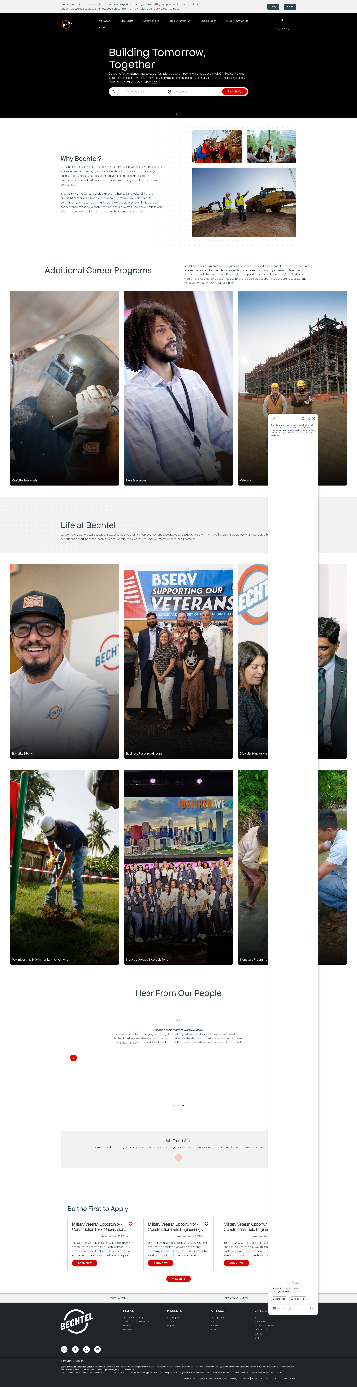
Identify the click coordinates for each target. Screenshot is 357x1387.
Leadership (128, 1326)
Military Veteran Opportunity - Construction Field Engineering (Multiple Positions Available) (174, 1227)
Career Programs (151, 21)
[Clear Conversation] (303, 418)
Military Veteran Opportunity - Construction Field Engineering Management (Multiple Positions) (250, 1227)
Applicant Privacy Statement (209, 1379)
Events (102, 28)
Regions (170, 1326)
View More (178, 1278)
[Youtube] (97, 1349)
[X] (86, 1349)
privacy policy (285, 430)
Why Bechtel (260, 1322)
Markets (170, 1322)
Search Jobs (260, 1317)
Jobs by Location (208, 21)
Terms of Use (266, 1379)
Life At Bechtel (127, 21)
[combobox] (137, 91)
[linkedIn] (64, 1349)
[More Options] (274, 1308)
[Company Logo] (67, 24)
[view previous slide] (73, 1058)
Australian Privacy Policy (285, 1379)
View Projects (173, 1317)
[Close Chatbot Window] (313, 418)
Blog (257, 1338)
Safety (214, 1322)
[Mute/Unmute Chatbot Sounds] (308, 418)
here (154, 82)
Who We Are (105, 21)
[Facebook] (75, 1349)
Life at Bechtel (261, 1330)
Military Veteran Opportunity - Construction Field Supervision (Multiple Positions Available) (98, 1227)
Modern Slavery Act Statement (236, 1379)
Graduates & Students (264, 1326)
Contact (258, 1334)
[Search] (282, 20)
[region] (293, 863)
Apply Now (85, 1263)
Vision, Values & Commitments (137, 1322)
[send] (311, 1308)
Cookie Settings (163, 8)
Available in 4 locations (85, 1236)
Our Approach (217, 1317)
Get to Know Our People (134, 1317)
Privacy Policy (189, 1379)
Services (214, 1326)
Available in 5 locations (161, 1236)
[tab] (174, 1105)
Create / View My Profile (237, 21)
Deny (273, 6)
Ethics (213, 1330)
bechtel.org (128, 1330)
